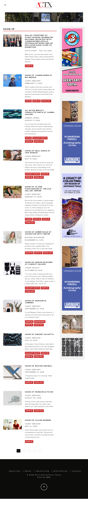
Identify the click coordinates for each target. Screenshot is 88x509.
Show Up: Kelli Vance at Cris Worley (37, 152)
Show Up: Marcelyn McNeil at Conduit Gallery (39, 263)
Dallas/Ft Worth (40, 138)
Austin (28, 101)
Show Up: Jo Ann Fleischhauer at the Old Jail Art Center (38, 189)
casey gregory (33, 81)
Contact (76, 471)
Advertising (42, 471)
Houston (45, 174)
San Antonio (40, 321)
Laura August (32, 268)
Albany (28, 219)
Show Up (29, 65)
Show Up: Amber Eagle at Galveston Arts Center (38, 233)
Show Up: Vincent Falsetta (39, 334)
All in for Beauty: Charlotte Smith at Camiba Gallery (39, 112)
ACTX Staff (31, 51)
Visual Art (46, 101)
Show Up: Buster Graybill (38, 366)
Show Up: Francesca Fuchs (39, 392)
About (28, 471)
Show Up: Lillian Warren (38, 420)
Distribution (61, 471)
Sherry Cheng (32, 118)
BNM (48, 477)
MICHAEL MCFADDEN (34, 237)
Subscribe (14, 471)
